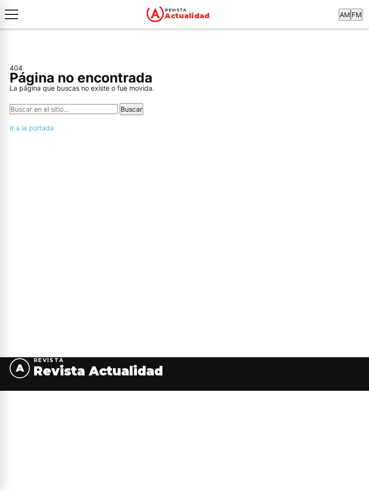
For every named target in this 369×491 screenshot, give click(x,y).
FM (356, 15)
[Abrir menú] (11, 14)
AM (345, 15)
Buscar (131, 109)
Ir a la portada (32, 128)
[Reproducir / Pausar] (363, 15)
